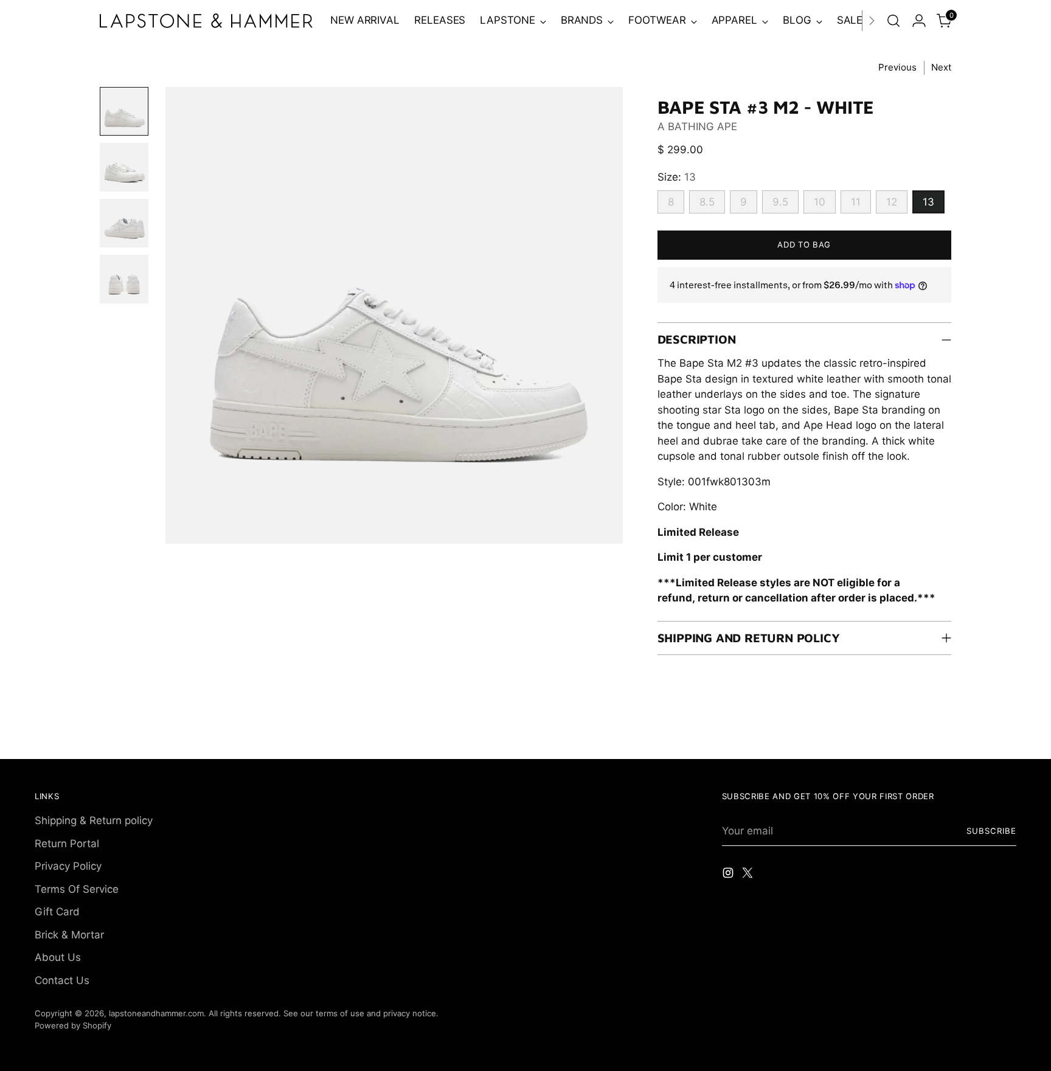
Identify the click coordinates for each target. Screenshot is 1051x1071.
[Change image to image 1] (124, 111)
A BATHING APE (697, 126)
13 (928, 202)
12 (891, 202)
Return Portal (67, 843)
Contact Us (62, 980)
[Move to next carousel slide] (1006, 736)
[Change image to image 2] (124, 167)
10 (819, 202)
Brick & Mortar (69, 935)
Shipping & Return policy (94, 820)
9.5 (780, 202)
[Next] (871, 20)
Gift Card (57, 912)
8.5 (707, 202)
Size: (676, 177)
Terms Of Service (77, 889)
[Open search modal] (893, 21)
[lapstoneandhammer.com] (206, 20)
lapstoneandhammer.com (156, 1013)
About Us (58, 957)
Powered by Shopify (73, 1025)
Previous (897, 67)
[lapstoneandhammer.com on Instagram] (729, 875)
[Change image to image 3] (124, 223)
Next (941, 67)
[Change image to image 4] (124, 279)
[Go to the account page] (919, 21)
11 (856, 202)
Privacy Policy (68, 866)
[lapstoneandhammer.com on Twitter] (748, 875)
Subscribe (991, 831)
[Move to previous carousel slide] (978, 736)
